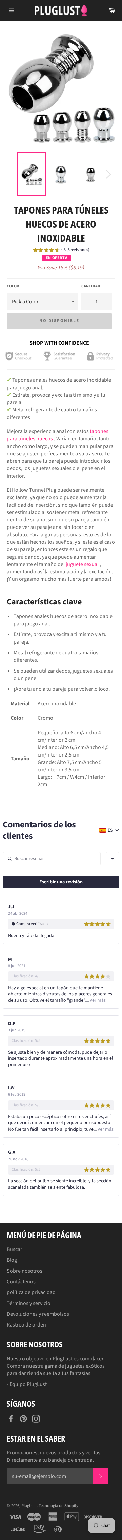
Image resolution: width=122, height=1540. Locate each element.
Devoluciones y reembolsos (38, 1314)
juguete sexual (82, 564)
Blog (12, 1260)
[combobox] (112, 858)
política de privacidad (31, 1292)
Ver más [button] (97, 1000)
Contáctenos (21, 1281)
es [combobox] (110, 830)
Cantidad (90, 286)
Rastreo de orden (26, 1325)
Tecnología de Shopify (58, 1506)
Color (13, 286)
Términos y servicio (28, 1303)
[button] (61, 251)
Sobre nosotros (24, 1271)
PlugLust (29, 1506)
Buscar (14, 1249)
